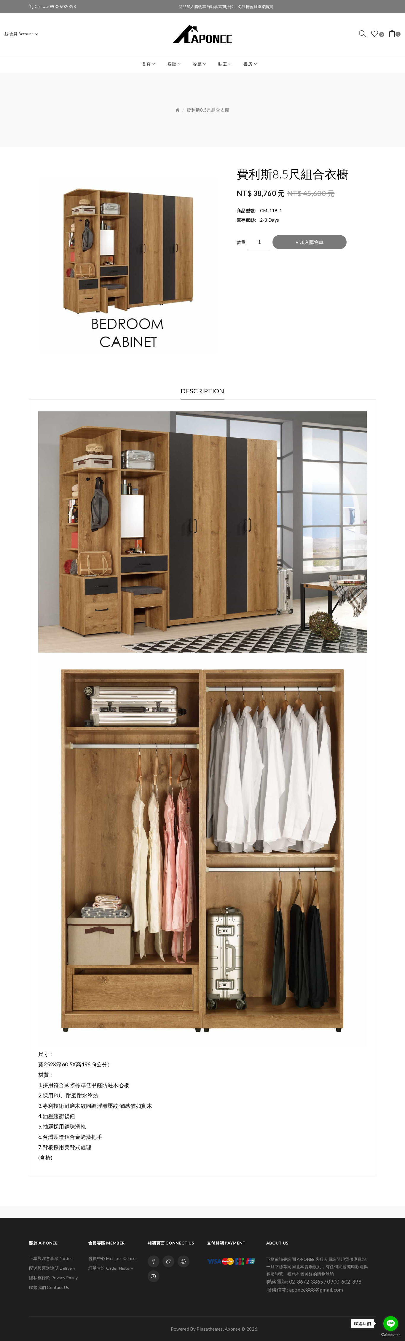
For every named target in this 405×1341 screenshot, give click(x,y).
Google (183, 1261)
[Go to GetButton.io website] (390, 1335)
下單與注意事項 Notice (51, 1258)
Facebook (154, 1261)
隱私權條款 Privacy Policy (53, 1277)
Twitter (168, 1261)
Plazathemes (210, 1329)
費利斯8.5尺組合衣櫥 (207, 109)
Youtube (154, 1276)
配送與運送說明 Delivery (52, 1268)
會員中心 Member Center (112, 1258)
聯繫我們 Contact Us (49, 1287)
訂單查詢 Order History (110, 1268)
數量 (241, 242)
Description (202, 391)
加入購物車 (311, 242)
